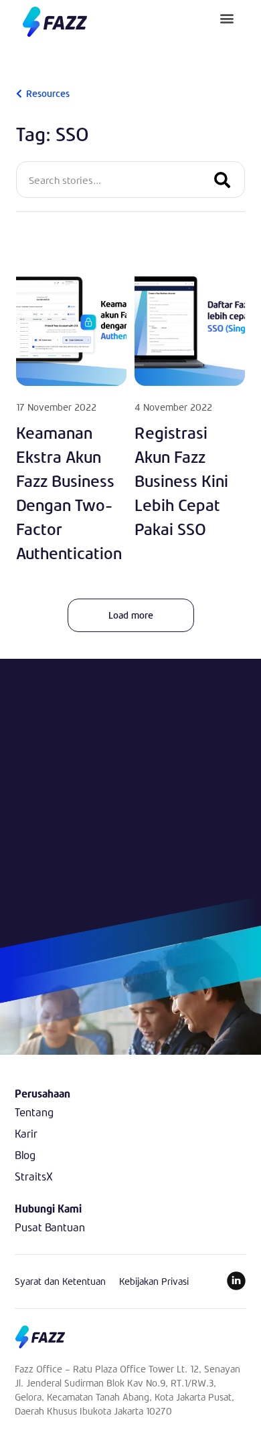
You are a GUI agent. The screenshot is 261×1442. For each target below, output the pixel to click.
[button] (227, 18)
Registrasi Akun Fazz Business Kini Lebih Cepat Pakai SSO (181, 481)
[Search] (222, 179)
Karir (26, 1133)
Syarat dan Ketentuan (60, 1281)
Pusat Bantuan (50, 1227)
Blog (25, 1155)
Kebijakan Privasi (154, 1281)
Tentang (34, 1112)
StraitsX (34, 1176)
